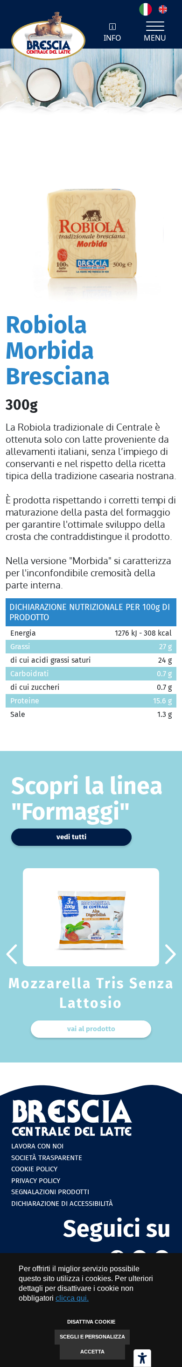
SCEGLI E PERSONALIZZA (92, 1336)
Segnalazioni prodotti (50, 1192)
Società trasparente (46, 1158)
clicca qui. (72, 1298)
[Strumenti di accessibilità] (142, 1358)
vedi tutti (71, 837)
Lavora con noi (37, 1146)
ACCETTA (92, 1351)
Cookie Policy (34, 1169)
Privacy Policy (35, 1180)
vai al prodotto (91, 1029)
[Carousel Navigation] (91, 954)
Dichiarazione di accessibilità (62, 1203)
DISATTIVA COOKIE (91, 1322)
